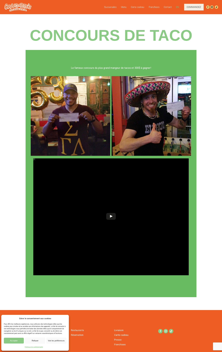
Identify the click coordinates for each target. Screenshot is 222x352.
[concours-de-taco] (151, 116)
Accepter (14, 341)
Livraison (118, 330)
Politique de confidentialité (34, 347)
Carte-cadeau (121, 335)
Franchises (120, 344)
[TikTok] (216, 7)
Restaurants (77, 330)
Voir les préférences (56, 341)
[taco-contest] (70, 116)
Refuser (35, 341)
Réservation (77, 335)
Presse (118, 339)
